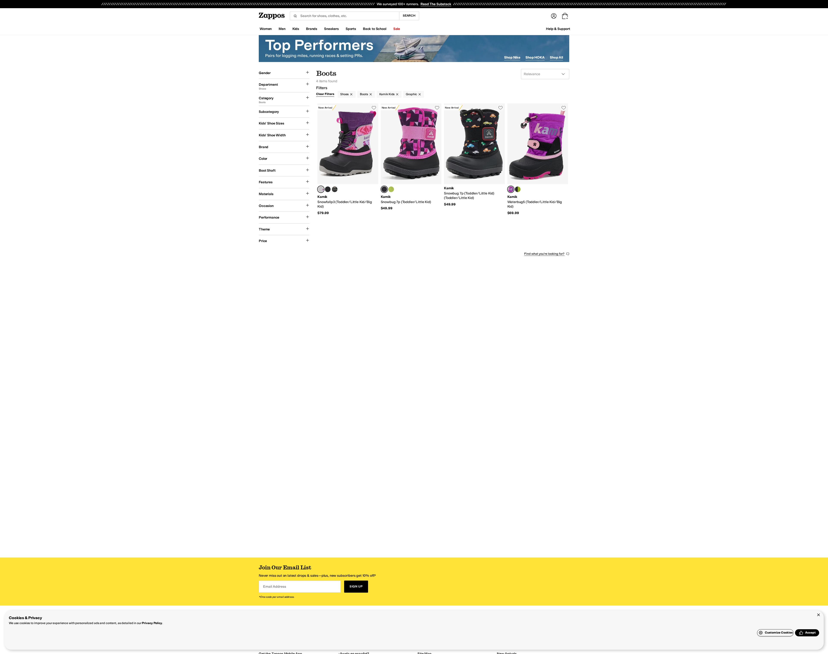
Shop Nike (512, 57)
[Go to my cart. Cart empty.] (565, 16)
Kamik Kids (387, 94)
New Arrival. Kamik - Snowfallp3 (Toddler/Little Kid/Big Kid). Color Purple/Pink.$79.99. (347, 159)
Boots (364, 94)
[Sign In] (554, 16)
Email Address (274, 586)
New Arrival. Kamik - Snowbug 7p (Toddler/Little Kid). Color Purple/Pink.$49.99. (411, 159)
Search (409, 15)
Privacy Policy (152, 623)
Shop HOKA (535, 57)
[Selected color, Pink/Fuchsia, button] (510, 189)
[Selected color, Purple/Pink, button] (320, 189)
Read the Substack (435, 4)
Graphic (411, 94)
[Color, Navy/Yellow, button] (327, 189)
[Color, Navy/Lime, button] (391, 189)
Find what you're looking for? (544, 254)
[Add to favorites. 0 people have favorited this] (373, 107)
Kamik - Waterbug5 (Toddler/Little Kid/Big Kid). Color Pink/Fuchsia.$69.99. (537, 159)
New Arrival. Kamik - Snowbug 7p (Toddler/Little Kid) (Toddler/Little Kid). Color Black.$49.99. (474, 159)
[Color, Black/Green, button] (517, 189)
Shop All (556, 57)
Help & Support (558, 29)
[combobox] (344, 16)
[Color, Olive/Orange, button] (334, 189)
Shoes (344, 94)
